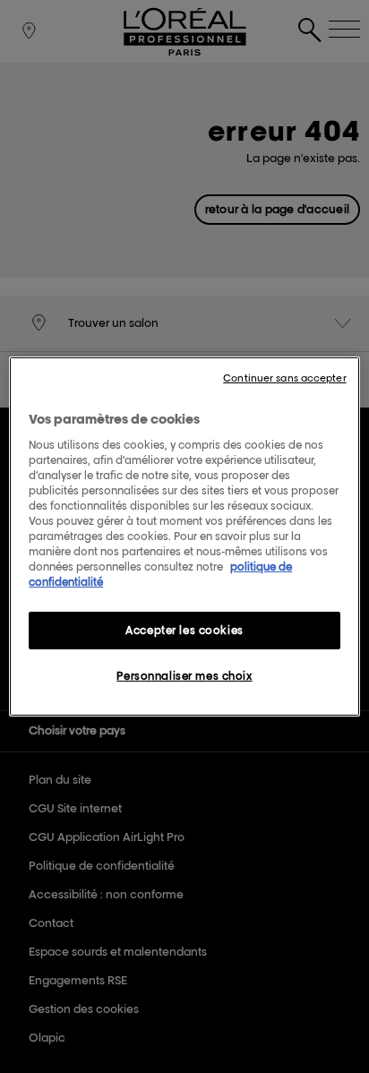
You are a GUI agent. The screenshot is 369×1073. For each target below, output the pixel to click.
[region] (184, 536)
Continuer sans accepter (284, 378)
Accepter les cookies (184, 630)
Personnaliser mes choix (184, 675)
